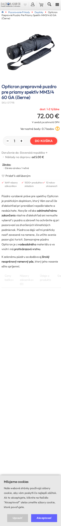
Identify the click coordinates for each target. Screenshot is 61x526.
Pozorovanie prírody (19, 12)
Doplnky (39, 12)
